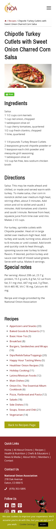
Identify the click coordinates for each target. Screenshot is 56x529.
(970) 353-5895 (17, 488)
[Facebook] (6, 505)
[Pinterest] (20, 505)
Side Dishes (16, 404)
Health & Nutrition (14, 453)
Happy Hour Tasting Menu (25, 360)
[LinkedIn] (13, 505)
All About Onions (23, 449)
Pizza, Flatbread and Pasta (26, 394)
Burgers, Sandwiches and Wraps (29, 346)
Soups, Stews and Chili (23, 409)
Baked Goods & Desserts (24, 331)
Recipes (39, 449)
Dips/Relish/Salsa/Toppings (26, 355)
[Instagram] (6, 512)
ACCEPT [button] (43, 524)
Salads (13, 399)
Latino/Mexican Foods (23, 375)
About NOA (29, 457)
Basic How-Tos (18, 336)
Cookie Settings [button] (28, 524)
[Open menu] (48, 7)
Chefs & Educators (38, 453)
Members (43, 457)
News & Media (12, 457)
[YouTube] (13, 512)
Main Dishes (17, 380)
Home (7, 449)
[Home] (5, 20)
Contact (8, 460)
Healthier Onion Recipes (24, 365)
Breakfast (16, 341)
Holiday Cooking (19, 370)
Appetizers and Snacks (23, 326)
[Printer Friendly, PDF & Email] (28, 94)
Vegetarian (16, 414)
